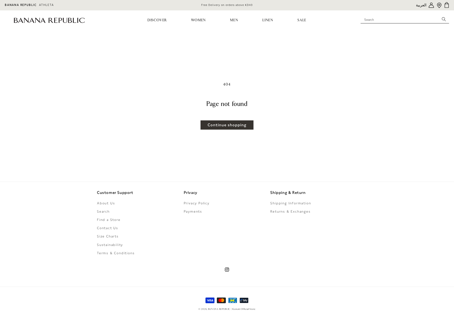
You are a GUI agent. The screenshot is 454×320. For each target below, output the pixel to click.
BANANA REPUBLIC (21, 5)
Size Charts (108, 236)
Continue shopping (227, 125)
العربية (421, 5)
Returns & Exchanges (290, 211)
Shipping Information (290, 203)
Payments (193, 211)
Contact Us (107, 228)
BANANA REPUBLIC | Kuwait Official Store (232, 309)
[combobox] (405, 18)
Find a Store (109, 220)
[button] (157, 20)
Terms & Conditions (116, 253)
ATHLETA (46, 5)
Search (103, 211)
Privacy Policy (197, 203)
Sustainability (110, 245)
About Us (106, 203)
